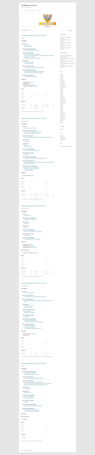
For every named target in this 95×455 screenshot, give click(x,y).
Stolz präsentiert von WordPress (26, 450)
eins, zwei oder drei (28, 307)
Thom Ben (61, 60)
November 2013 (62, 116)
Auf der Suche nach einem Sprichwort (31, 374)
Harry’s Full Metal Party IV (29, 396)
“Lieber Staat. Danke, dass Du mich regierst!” (32, 239)
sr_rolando (31, 66)
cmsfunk (31, 82)
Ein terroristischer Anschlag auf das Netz (32, 411)
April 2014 (61, 109)
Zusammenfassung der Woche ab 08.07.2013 (34, 206)
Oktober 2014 (62, 101)
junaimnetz (32, 75)
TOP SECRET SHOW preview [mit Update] (31, 150)
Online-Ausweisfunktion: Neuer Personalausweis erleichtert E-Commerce (37, 383)
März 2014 (61, 110)
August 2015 (62, 88)
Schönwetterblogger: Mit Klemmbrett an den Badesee (34, 71)
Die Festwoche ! (27, 44)
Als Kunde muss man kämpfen (30, 372)
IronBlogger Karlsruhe (29, 5)
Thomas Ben (62, 55)
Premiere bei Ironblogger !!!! (29, 292)
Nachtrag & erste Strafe (28, 63)
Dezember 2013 (62, 114)
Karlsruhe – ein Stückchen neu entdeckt (31, 50)
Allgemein (36, 111)
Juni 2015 (61, 91)
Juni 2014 (61, 106)
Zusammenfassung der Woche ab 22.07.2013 (34, 35)
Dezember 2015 (62, 83)
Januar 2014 (62, 113)
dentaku (61, 58)
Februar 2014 (62, 112)
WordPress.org (62, 139)
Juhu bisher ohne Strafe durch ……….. (31, 127)
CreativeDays (50, 356)
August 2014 (62, 104)
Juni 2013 (61, 122)
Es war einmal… (27, 141)
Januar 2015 (62, 97)
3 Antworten (23, 38)
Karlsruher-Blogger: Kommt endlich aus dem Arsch (33, 382)
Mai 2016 (61, 76)
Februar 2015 (62, 96)
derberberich (33, 48)
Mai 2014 (61, 108)
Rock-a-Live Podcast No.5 (29, 397)
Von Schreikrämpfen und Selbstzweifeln (31, 409)
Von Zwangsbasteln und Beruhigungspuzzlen (32, 328)
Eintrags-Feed (62, 137)
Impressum (27, 10)
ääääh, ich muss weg (28, 146)
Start (22, 10)
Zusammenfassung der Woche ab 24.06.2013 (34, 363)
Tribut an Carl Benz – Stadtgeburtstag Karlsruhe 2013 (34, 378)
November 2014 (62, 100)
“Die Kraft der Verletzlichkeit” (29, 325)
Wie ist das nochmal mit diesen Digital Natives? (33, 405)
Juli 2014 (61, 105)
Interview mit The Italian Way (29, 312)
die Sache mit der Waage (29, 62)
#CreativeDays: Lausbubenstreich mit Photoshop (33, 321)
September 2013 (62, 118)
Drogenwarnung (27, 235)
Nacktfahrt (26, 401)
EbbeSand (31, 52)
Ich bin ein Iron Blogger (28, 170)
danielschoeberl (33, 69)
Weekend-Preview (27, 311)
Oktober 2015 (62, 85)
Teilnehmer (38, 10)
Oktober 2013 (62, 117)
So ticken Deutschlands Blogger (30, 320)
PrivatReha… (26, 223)
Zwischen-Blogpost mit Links (29, 163)
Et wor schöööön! (27, 388)
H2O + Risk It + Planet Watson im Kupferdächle (33, 231)
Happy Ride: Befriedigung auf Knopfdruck (32, 54)
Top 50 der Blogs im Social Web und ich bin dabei (33, 72)
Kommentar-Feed (63, 138)
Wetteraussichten (27, 392)
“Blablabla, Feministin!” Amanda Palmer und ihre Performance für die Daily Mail (39, 162)
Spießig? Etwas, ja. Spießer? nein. (30, 219)
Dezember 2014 (62, 98)
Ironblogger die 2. (27, 215)
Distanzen (26, 145)
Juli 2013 (61, 121)
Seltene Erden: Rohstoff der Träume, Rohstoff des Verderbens (35, 384)
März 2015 (61, 95)
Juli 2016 (61, 73)
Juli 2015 (61, 89)
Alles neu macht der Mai (28, 305)
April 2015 (61, 93)
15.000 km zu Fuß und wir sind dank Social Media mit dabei (35, 158)
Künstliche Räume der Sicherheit (30, 76)
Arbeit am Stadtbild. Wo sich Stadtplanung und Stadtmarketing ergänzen (37, 137)
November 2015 (62, 84)
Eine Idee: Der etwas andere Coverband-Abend (33, 131)
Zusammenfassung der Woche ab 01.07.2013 (34, 283)
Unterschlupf (26, 316)
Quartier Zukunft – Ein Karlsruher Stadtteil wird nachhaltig (35, 296)
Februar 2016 (62, 80)
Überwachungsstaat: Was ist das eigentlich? (32, 58)
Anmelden (61, 135)
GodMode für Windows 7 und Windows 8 (31, 168)
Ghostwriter (26, 154)
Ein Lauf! (26, 227)
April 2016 (61, 77)
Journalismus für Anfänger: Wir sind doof (32, 133)
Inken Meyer (65, 146)
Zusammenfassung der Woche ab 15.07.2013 (34, 118)
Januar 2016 (62, 81)
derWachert (36, 86)
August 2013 (62, 120)
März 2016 (61, 79)
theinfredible (32, 84)
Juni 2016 (61, 75)
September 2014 (62, 102)
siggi (61, 66)
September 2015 (62, 87)
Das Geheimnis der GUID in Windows (31, 167)
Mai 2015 (61, 92)
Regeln (33, 10)
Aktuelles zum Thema (28, 46)
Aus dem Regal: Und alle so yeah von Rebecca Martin (34, 67)
